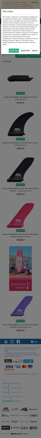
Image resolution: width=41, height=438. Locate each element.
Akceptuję (14, 51)
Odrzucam (25, 51)
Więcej (35, 51)
